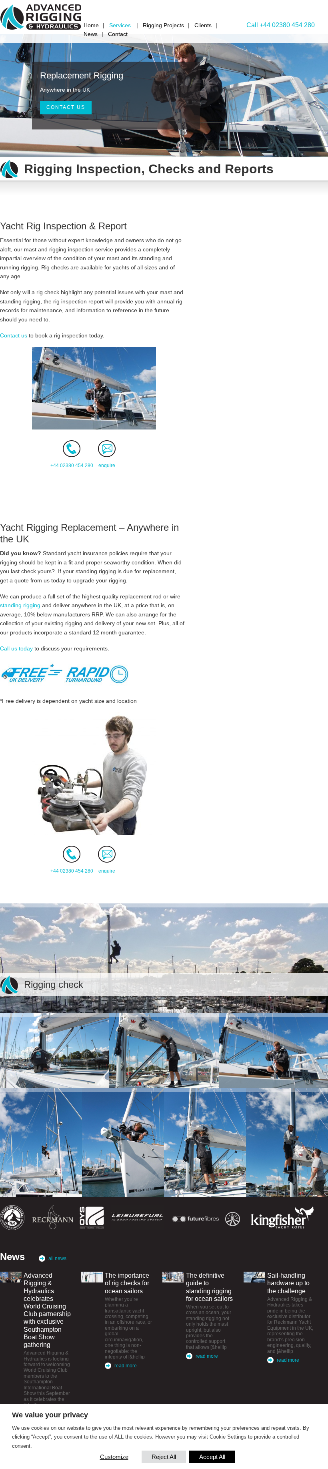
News (91, 34)
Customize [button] (114, 1456)
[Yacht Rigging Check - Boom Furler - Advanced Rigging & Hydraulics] (287, 1142)
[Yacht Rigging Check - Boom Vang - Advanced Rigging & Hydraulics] (163, 1050)
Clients (203, 25)
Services (120, 25)
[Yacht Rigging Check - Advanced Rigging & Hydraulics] (41, 1142)
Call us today (16, 648)
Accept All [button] (212, 1456)
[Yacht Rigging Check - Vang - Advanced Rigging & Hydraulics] (54, 1050)
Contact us (13, 335)
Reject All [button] (164, 1456)
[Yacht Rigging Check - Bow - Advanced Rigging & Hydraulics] (123, 1142)
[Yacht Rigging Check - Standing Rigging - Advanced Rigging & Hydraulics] (273, 1050)
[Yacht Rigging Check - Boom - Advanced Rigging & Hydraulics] (205, 1142)
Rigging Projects (163, 25)
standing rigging (20, 605)
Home (91, 25)
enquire (106, 465)
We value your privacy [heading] (50, 1415)
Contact (118, 34)
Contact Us (65, 107)
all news (57, 1258)
